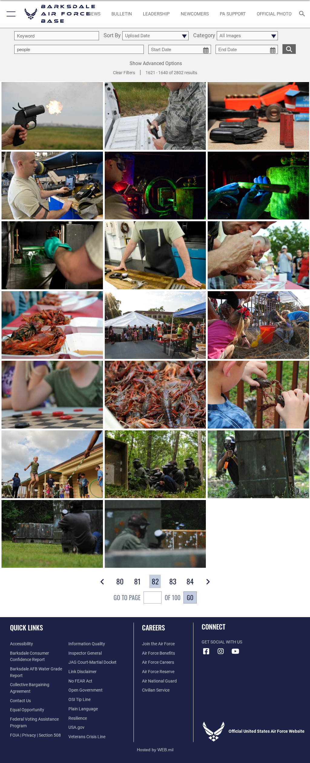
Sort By (112, 35)
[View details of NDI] (52, 185)
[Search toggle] (303, 14)
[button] (10, 14)
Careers (153, 627)
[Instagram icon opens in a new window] (220, 651)
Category (204, 35)
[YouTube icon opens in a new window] (235, 651)
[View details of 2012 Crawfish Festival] (258, 255)
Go (190, 597)
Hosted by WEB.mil (155, 749)
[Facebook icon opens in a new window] (206, 651)
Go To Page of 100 (147, 597)
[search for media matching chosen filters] (289, 48)
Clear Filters (124, 72)
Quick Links (26, 627)
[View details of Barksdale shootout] (155, 464)
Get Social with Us (222, 642)
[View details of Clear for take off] (52, 116)
